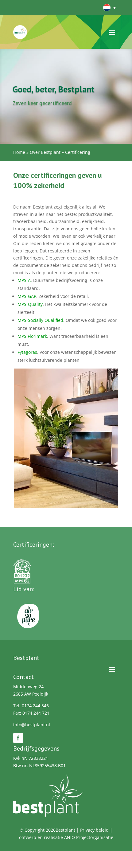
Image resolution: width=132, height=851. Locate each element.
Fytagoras (27, 352)
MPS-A (24, 280)
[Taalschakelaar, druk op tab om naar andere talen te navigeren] (109, 7)
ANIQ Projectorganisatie (88, 837)
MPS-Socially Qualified (40, 320)
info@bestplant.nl (31, 725)
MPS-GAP (26, 296)
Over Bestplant (45, 152)
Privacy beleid (94, 830)
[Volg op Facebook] (18, 738)
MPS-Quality (30, 304)
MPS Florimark (32, 336)
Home (19, 152)
